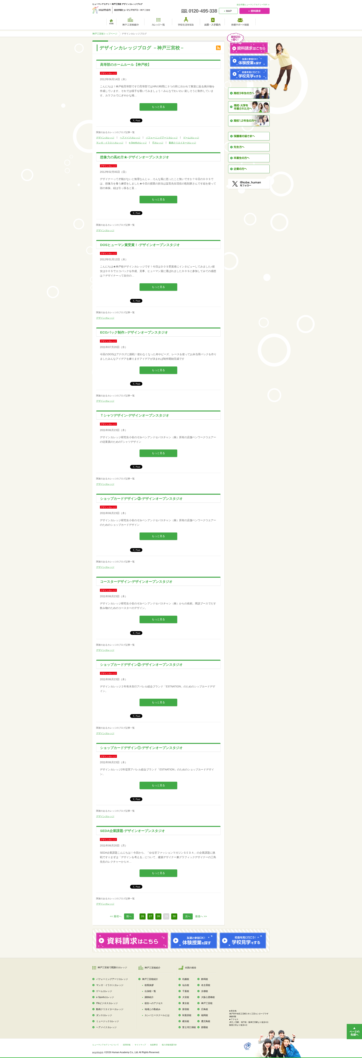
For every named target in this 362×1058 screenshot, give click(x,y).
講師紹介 (149, 997)
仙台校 (185, 985)
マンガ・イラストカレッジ (109, 142)
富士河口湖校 (189, 1027)
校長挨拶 (149, 985)
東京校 (185, 1003)
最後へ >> (201, 916)
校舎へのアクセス (154, 1003)
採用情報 (126, 1045)
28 (158, 916)
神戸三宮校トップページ (104, 33)
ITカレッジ (157, 142)
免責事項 (154, 1045)
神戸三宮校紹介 (150, 979)
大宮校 (185, 997)
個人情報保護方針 (169, 1045)
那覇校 (204, 1027)
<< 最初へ (116, 916)
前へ (129, 916)
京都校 (204, 991)
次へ (187, 916)
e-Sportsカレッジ (138, 142)
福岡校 (204, 1015)
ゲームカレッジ (191, 137)
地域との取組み (152, 1009)
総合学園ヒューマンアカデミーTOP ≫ (253, 5)
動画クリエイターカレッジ (182, 142)
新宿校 (185, 1009)
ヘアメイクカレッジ (130, 137)
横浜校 (185, 1021)
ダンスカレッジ (104, 1015)
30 (174, 916)
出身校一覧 (150, 991)
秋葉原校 (186, 1015)
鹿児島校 (205, 1021)
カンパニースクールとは (157, 1015)
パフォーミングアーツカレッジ (162, 137)
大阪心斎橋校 (208, 997)
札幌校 (185, 979)
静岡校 (204, 979)
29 (166, 916)
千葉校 (185, 991)
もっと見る (158, 106)
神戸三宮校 (206, 1003)
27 (150, 916)
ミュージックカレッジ (107, 1021)
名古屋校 (205, 985)
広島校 (204, 1009)
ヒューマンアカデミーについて (105, 1045)
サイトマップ (140, 1045)
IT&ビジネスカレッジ (107, 1003)
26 (142, 916)
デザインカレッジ (105, 137)
